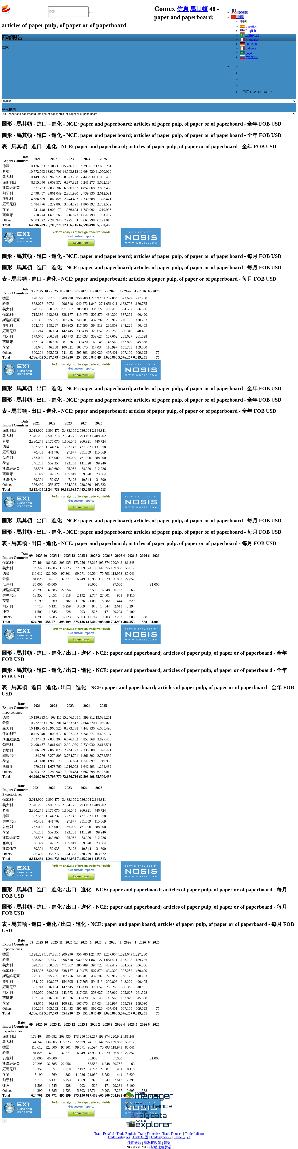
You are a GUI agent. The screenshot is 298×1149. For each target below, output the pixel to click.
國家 (5, 47)
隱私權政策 (153, 1143)
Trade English (126, 1133)
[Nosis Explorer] (149, 1128)
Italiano (250, 48)
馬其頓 (199, 9)
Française (252, 39)
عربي (249, 52)
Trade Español (104, 1133)
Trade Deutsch (172, 1133)
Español (251, 26)
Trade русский (161, 1137)
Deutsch (251, 44)
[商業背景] (149, 1099)
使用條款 (134, 1143)
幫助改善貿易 (161, 1147)
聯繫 (167, 1143)
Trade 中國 (140, 1137)
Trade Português (119, 1137)
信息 (183, 9)
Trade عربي (182, 1137)
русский (251, 57)
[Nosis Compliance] (149, 1109)
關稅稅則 (9, 109)
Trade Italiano (194, 1133)
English (250, 31)
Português (252, 35)
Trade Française (149, 1133)
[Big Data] (149, 1118)
